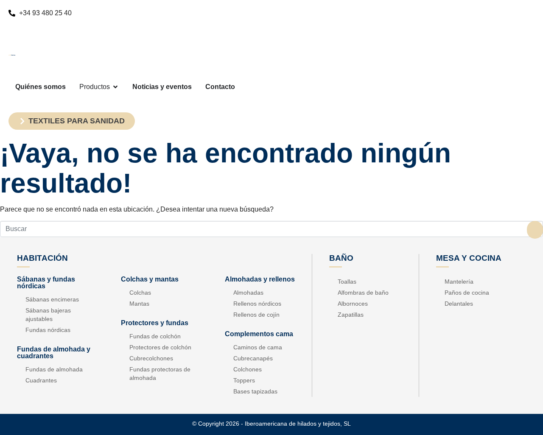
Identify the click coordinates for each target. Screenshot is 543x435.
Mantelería (459, 281)
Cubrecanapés (253, 358)
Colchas (140, 292)
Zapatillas (351, 314)
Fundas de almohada (54, 369)
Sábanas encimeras (52, 299)
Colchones (247, 369)
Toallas (347, 281)
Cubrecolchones (151, 358)
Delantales (459, 303)
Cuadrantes (41, 380)
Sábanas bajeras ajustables (48, 314)
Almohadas (248, 292)
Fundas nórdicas (47, 329)
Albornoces (353, 303)
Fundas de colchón (155, 336)
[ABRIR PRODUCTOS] (115, 87)
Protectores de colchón (160, 347)
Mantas (139, 303)
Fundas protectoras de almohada (159, 373)
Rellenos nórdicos (257, 303)
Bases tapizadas (255, 391)
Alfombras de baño (363, 292)
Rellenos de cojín (256, 314)
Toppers (244, 380)
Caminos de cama (257, 347)
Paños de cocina (467, 292)
